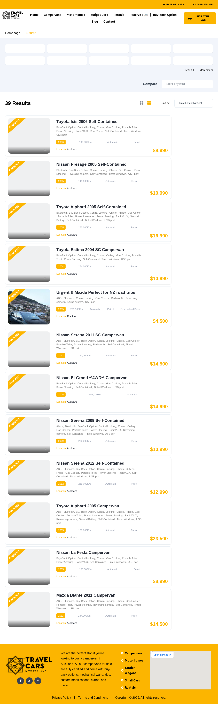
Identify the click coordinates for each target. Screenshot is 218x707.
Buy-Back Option (165, 15)
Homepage (12, 33)
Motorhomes (76, 15)
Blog (95, 21)
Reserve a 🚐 (139, 15)
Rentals (118, 15)
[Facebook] (20, 680)
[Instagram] (37, 680)
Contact (109, 21)
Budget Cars (99, 15)
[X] (29, 680)
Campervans (52, 15)
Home (34, 15)
